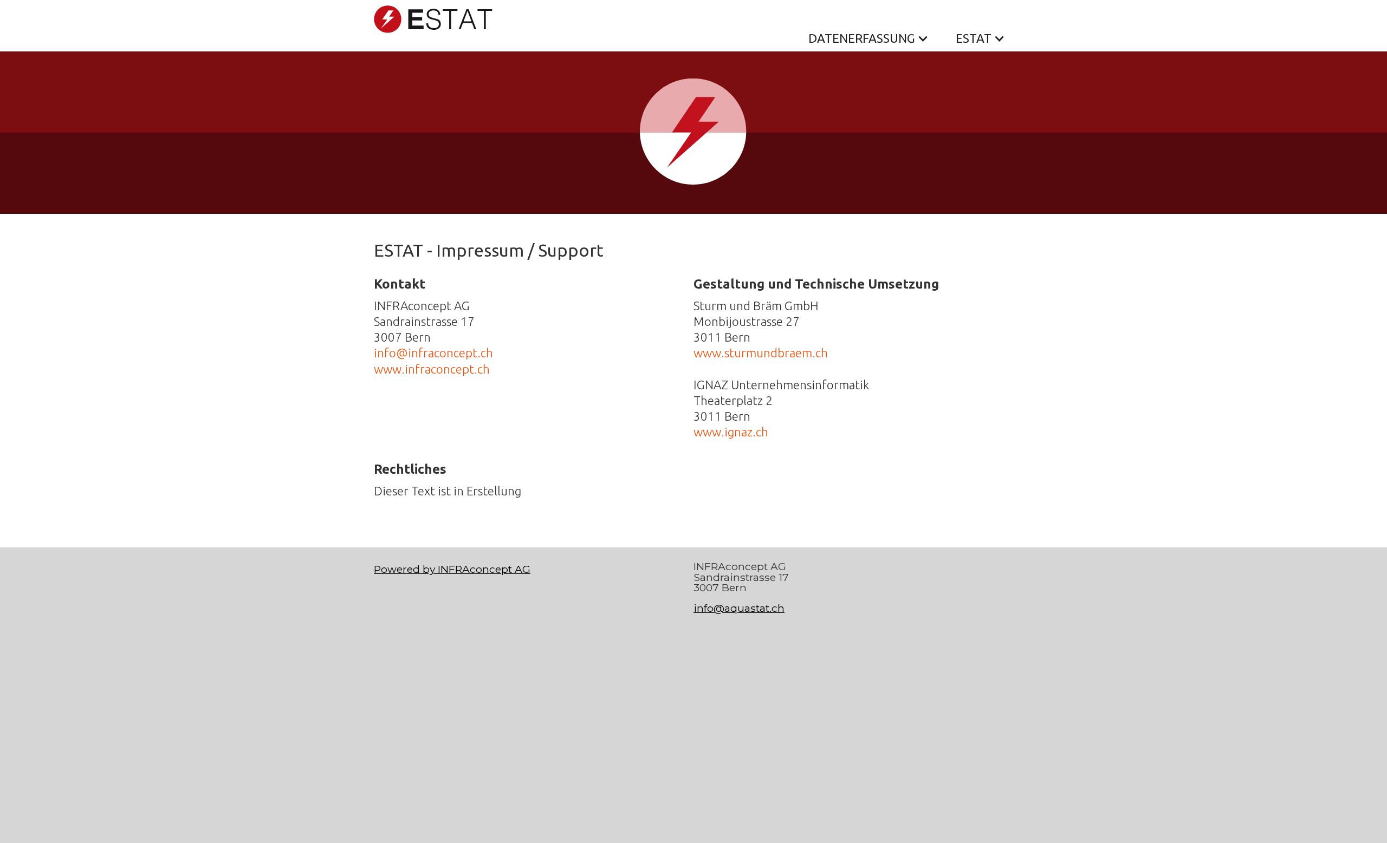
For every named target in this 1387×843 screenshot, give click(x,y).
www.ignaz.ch (731, 432)
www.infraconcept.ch (432, 369)
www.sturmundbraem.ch (761, 353)
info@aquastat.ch (739, 608)
